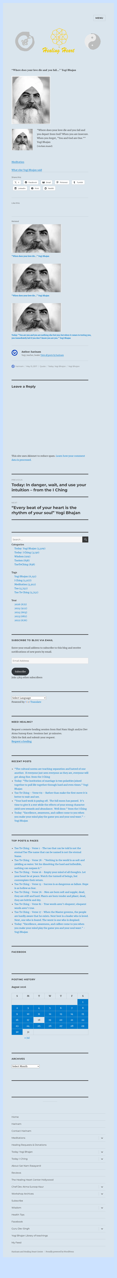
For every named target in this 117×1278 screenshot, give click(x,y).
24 (28, 1025)
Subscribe (20, 671)
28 (71, 1025)
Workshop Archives (23, 1193)
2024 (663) (20, 612)
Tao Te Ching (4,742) (26, 592)
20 (60, 1019)
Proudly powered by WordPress (60, 1252)
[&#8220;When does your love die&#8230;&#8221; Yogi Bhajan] (51, 238)
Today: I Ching (20, 1158)
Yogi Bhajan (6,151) (25, 576)
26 (50, 1025)
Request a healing (22, 741)
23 (17, 1025)
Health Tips (18, 1214)
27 (60, 1025)
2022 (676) (20, 620)
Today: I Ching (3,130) (26, 552)
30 (17, 1031)
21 (72, 1019)
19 (50, 1019)
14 (72, 1013)
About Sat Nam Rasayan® (26, 1165)
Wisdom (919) (22, 556)
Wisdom (16, 1207)
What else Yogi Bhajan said (27, 170)
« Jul (27, 1037)
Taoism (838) (22, 560)
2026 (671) (20, 604)
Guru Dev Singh (21, 1228)
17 (28, 1019)
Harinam (16, 1124)
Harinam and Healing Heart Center (27, 1252)
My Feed (16, 1242)
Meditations (18, 1138)
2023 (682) (20, 616)
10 (28, 1013)
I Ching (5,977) (22, 580)
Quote (43, 366)
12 (50, 1013)
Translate (35, 701)
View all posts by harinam (52, 355)
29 (82, 1025)
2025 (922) (20, 608)
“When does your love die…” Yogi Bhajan (30, 256)
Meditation (18, 162)
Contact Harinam (21, 1131)
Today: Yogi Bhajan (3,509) (29, 548)
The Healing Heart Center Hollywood (33, 1179)
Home (15, 1117)
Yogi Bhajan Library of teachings (30, 1235)
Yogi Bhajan (74, 366)
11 (39, 1013)
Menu (99, 18)
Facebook (19, 952)
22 (82, 1019)
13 (61, 1013)
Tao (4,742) (21, 588)
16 (17, 1019)
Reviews (16, 1172)
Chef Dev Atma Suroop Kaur (28, 1186)
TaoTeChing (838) (24, 564)
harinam (20, 366)
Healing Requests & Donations (29, 1145)
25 (39, 1025)
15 (83, 1013)
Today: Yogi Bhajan (57, 366)
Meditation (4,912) (25, 584)
